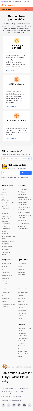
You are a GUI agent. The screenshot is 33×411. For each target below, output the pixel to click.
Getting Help (22, 310)
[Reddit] (30, 405)
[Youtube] (24, 405)
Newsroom (21, 301)
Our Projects (22, 263)
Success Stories (23, 304)
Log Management (23, 223)
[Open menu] (30, 5)
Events (3, 301)
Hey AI (20, 318)
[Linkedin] (14, 405)
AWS (2, 269)
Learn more (26, 1)
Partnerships (6, 9)
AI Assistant (5, 200)
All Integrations (6, 263)
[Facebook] (3, 405)
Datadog (4, 281)
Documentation (6, 292)
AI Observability (23, 189)
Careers (20, 295)
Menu (27, 9)
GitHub (20, 266)
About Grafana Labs (24, 292)
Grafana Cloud (18, 377)
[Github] (19, 405)
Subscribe (26, 173)
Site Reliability (22, 220)
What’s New (5, 249)
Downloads (21, 269)
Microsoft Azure (6, 275)
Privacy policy (24, 177)
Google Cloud (5, 272)
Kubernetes (5, 278)
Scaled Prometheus (24, 212)
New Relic (4, 284)
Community (5, 298)
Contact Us (21, 307)
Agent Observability (7, 203)
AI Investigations (6, 246)
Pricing (3, 192)
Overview (4, 189)
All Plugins (4, 266)
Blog (2, 295)
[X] (8, 405)
